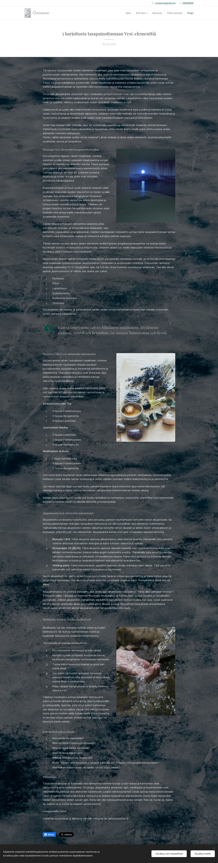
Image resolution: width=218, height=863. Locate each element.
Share (51, 834)
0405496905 (188, 3)
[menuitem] (129, 13)
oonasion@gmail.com (165, 3)
